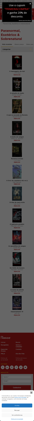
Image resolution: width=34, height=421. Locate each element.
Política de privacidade (17, 419)
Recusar (17, 410)
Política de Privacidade (20, 397)
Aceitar (17, 405)
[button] (31, 392)
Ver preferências (17, 415)
